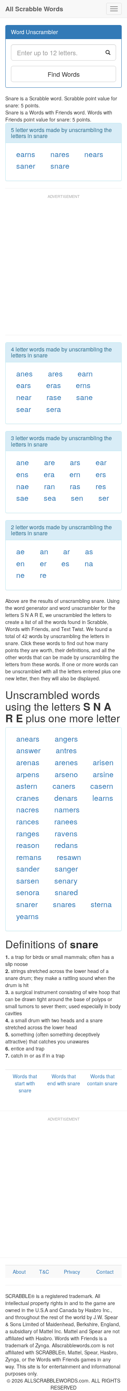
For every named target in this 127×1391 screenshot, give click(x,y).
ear (101, 462)
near (23, 397)
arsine (103, 774)
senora (28, 892)
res (101, 486)
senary (66, 880)
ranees (66, 821)
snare (59, 165)
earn (85, 373)
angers (66, 738)
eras (53, 385)
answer (28, 750)
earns (25, 154)
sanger (66, 868)
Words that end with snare (63, 1080)
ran (49, 486)
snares (64, 904)
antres (66, 750)
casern (101, 785)
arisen (103, 762)
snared (66, 892)
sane (84, 397)
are (49, 462)
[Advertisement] (63, 268)
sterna (101, 904)
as (89, 551)
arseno (66, 774)
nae (22, 486)
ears (23, 385)
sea (50, 497)
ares (55, 373)
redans (66, 845)
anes (24, 373)
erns (83, 385)
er (43, 563)
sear (23, 409)
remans (29, 857)
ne (20, 574)
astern (26, 785)
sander (28, 868)
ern (74, 474)
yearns (27, 916)
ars (75, 462)
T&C (44, 1271)
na (89, 563)
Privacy (72, 1271)
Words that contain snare (102, 1080)
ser (103, 497)
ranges (28, 833)
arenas (28, 762)
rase (54, 397)
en (20, 563)
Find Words (64, 74)
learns (102, 797)
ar (66, 551)
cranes (27, 797)
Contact (105, 1271)
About (19, 1271)
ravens (66, 833)
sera (53, 409)
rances (27, 821)
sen (77, 497)
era (49, 474)
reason (28, 845)
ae (20, 551)
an (44, 551)
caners (64, 785)
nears (93, 154)
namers (67, 809)
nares (59, 154)
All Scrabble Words (34, 8)
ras (75, 486)
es (65, 563)
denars (66, 797)
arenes (66, 762)
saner (25, 165)
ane (22, 462)
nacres (27, 809)
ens (22, 474)
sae (22, 497)
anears (28, 738)
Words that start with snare (25, 1083)
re (43, 574)
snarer (27, 904)
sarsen (27, 880)
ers (101, 474)
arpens (28, 774)
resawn (69, 857)
